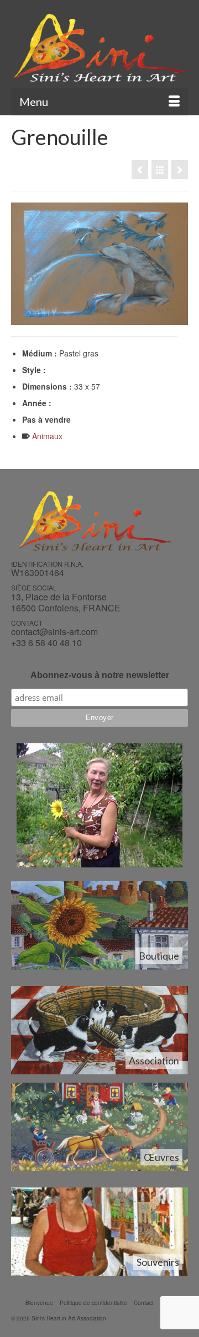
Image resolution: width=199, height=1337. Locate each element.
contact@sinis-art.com (54, 631)
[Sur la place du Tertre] (179, 169)
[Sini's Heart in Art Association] (99, 48)
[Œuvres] (159, 169)
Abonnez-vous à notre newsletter (99, 675)
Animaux (47, 435)
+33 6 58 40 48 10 (46, 642)
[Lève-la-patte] (140, 169)
